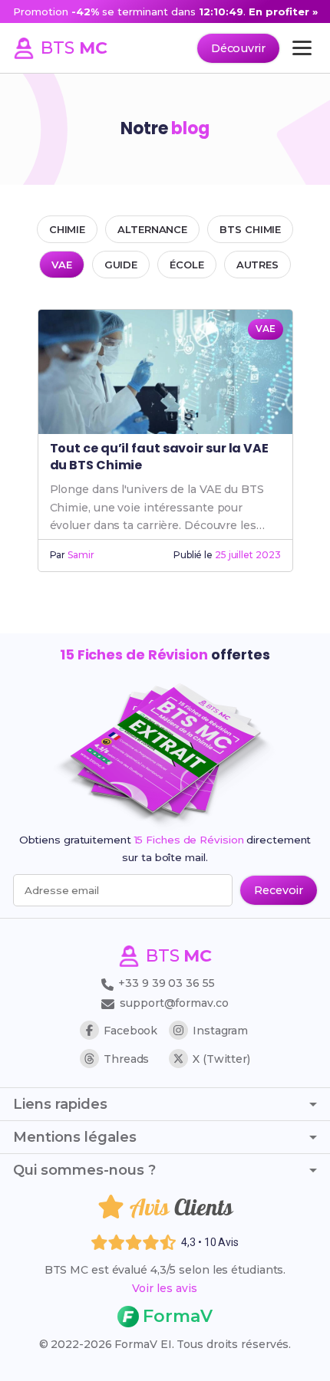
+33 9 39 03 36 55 (164, 983)
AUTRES (257, 264)
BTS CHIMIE (250, 229)
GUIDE (121, 264)
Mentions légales (75, 1137)
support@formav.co (174, 1003)
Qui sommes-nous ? (84, 1170)
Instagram (220, 1030)
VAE (61, 264)
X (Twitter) (221, 1059)
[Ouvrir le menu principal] (302, 48)
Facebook (130, 1030)
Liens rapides (60, 1104)
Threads (126, 1059)
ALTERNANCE (152, 229)
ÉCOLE (187, 264)
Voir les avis (164, 1288)
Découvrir (238, 48)
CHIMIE (67, 229)
